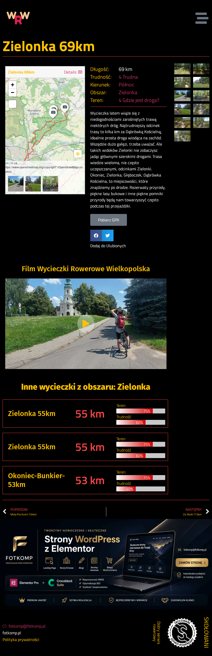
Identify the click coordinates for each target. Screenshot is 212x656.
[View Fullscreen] (12, 104)
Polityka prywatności (21, 639)
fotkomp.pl (12, 633)
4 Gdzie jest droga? (139, 100)
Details (70, 72)
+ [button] (12, 85)
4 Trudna (128, 77)
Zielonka (128, 92)
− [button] (12, 92)
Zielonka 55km (32, 413)
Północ (126, 85)
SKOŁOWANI (206, 632)
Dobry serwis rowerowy (157, 632)
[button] (96, 235)
